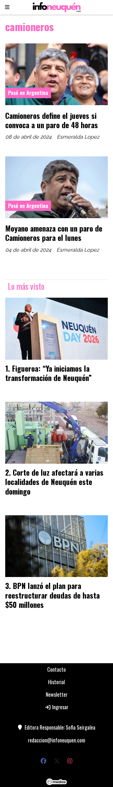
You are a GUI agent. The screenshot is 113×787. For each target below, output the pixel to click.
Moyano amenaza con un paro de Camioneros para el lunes (53, 233)
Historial (56, 682)
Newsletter (57, 694)
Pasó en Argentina (28, 92)
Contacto (56, 669)
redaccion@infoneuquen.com (56, 740)
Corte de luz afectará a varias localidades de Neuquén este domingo (54, 482)
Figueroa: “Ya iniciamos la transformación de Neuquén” (48, 373)
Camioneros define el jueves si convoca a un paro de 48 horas (51, 120)
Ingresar (59, 707)
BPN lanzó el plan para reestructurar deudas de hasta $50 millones (52, 595)
